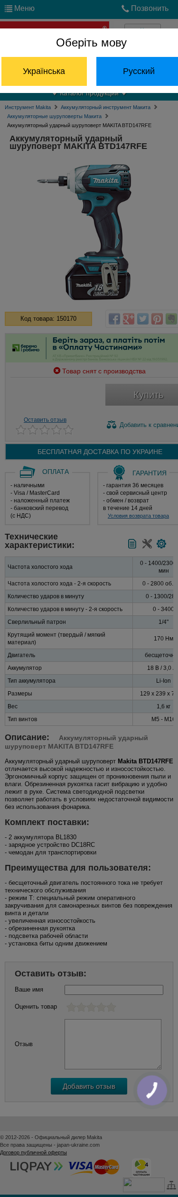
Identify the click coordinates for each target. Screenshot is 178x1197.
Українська (44, 71)
